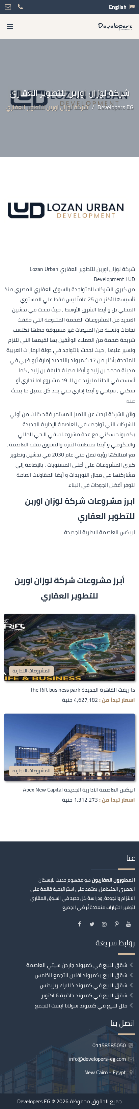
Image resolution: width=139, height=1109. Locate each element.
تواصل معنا (95, 1102)
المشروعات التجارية (31, 670)
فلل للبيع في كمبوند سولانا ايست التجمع (81, 1005)
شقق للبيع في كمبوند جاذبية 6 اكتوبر (84, 995)
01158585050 (109, 1045)
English (118, 7)
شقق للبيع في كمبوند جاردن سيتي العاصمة (76, 965)
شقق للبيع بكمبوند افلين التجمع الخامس (81, 975)
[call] (42, 1101)
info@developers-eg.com (98, 1059)
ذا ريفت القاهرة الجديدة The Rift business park (82, 690)
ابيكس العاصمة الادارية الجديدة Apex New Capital (79, 789)
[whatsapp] (26, 1101)
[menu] (9, 26)
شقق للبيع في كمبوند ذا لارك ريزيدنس (83, 985)
